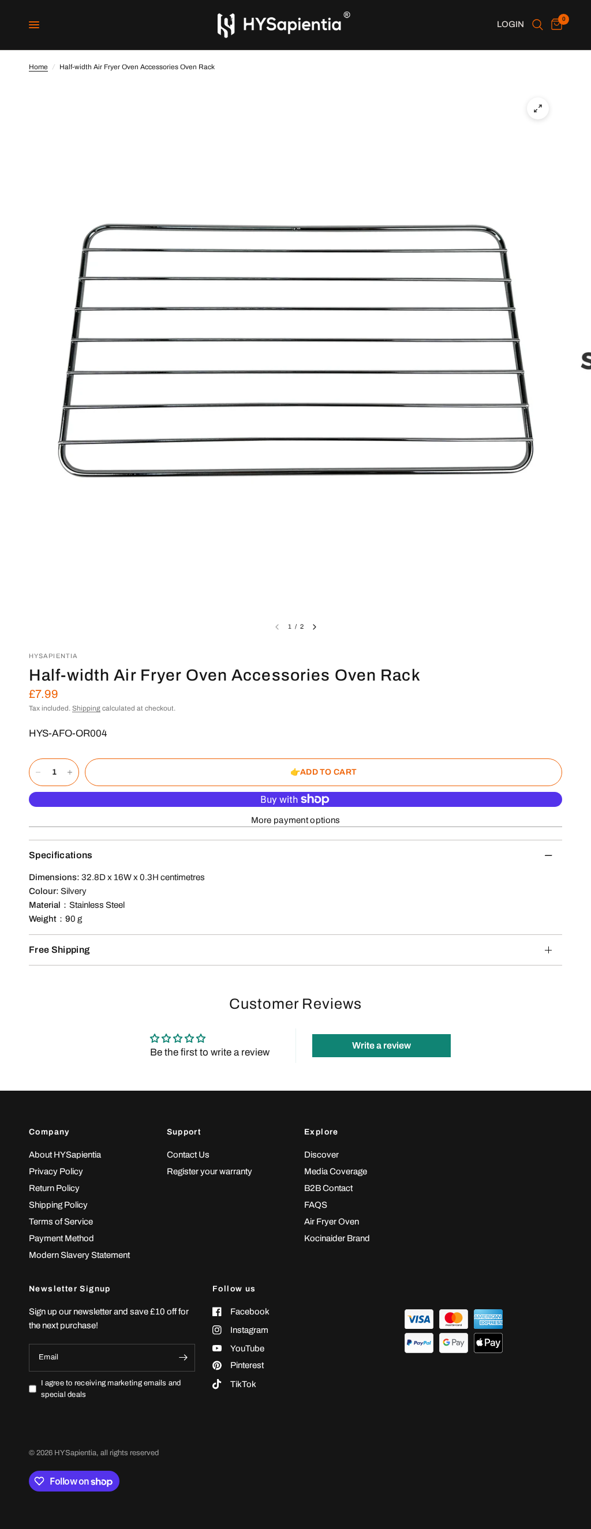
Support (184, 1132)
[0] (554, 25)
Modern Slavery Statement (79, 1255)
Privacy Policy (56, 1171)
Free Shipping (59, 950)
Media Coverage (335, 1171)
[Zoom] (538, 108)
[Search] (537, 25)
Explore (321, 1132)
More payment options (296, 820)
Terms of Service (61, 1221)
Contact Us (188, 1154)
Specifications (60, 855)
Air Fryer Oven (331, 1221)
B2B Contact (328, 1188)
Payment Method (61, 1238)
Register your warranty (209, 1171)
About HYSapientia (65, 1154)
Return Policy (54, 1188)
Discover (321, 1154)
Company (49, 1132)
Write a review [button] (381, 1045)
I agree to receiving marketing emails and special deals (111, 1389)
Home (38, 67)
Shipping (86, 708)
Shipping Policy (58, 1204)
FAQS (315, 1204)
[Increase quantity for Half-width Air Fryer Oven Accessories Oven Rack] (69, 772)
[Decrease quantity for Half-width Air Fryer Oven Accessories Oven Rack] (38, 772)
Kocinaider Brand (337, 1238)
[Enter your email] (183, 1358)
